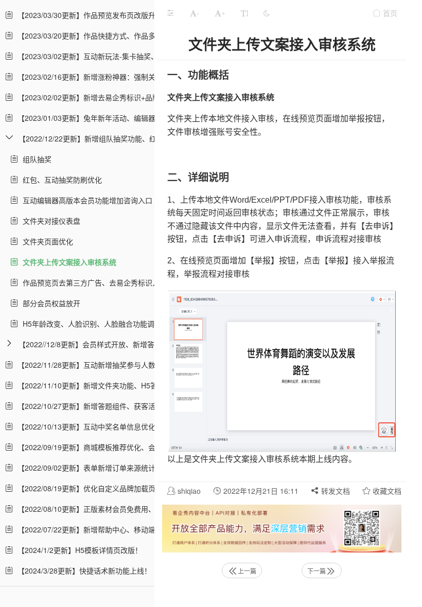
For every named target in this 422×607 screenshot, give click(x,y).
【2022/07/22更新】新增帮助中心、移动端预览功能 (98, 529)
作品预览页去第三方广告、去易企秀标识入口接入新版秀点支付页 (125, 282)
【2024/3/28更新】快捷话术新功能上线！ (82, 570)
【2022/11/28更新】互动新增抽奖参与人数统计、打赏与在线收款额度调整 (134, 365)
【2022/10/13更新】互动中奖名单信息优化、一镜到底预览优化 (116, 426)
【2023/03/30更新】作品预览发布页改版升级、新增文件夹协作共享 (124, 15)
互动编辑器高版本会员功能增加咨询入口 (85, 200)
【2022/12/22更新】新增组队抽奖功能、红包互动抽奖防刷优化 (120, 138)
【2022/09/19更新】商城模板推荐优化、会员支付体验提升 (109, 447)
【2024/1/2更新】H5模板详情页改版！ (77, 550)
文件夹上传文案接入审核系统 (67, 262)
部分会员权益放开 (49, 303)
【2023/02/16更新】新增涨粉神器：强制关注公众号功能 (106, 77)
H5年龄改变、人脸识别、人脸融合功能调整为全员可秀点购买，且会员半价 (140, 323)
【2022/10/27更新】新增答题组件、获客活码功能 (95, 406)
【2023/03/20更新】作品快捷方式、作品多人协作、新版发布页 (116, 35)
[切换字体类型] (244, 13)
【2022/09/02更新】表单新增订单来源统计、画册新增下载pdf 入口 (123, 467)
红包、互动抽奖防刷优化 (60, 179)
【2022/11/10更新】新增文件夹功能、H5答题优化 (96, 385)
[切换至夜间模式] (266, 13)
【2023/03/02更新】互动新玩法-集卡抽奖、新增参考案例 (107, 56)
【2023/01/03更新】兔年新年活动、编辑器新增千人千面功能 (113, 118)
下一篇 (316, 570)
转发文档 (334, 491)
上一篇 (247, 570)
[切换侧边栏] (170, 13)
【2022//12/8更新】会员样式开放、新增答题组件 (97, 344)
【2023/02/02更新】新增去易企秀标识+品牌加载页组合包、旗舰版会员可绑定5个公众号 (157, 97)
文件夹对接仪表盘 (49, 221)
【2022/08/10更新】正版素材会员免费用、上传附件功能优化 (113, 509)
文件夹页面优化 (46, 241)
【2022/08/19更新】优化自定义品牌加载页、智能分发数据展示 (116, 488)
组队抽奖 (35, 159)
